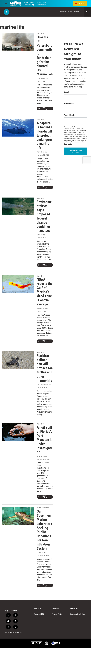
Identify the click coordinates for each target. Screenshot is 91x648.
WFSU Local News (43, 508)
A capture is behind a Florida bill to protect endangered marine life (44, 135)
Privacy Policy (57, 614)
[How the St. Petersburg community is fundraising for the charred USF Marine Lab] (18, 42)
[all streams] (87, 12)
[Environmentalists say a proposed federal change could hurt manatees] (18, 206)
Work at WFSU (39, 614)
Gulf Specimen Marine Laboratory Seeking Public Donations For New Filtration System (44, 529)
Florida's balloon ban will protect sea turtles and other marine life (45, 368)
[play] (6, 12)
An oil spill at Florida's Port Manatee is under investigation (44, 439)
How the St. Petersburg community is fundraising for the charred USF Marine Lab (45, 55)
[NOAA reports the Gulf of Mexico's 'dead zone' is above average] (18, 284)
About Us (37, 609)
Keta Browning (41, 552)
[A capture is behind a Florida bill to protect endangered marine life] (18, 127)
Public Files (74, 609)
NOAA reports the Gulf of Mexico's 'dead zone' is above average (44, 291)
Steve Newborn (42, 152)
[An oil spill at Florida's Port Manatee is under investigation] (18, 432)
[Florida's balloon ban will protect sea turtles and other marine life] (18, 360)
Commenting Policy (77, 614)
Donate (81, 3)
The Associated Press (44, 384)
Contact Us (56, 609)
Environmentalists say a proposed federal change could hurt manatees (44, 216)
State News (40, 34)
